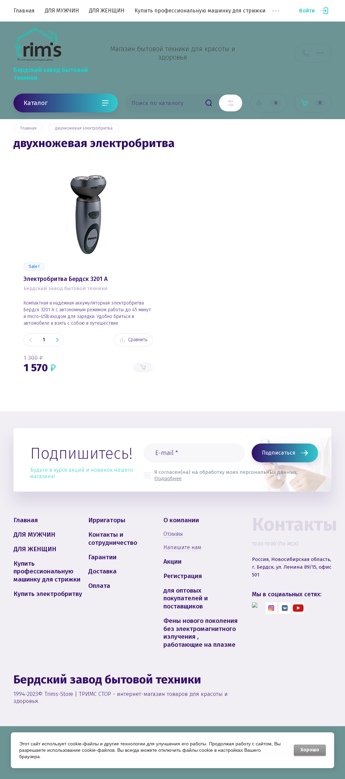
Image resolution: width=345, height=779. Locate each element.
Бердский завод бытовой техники (65, 288)
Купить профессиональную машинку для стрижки (199, 10)
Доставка (102, 571)
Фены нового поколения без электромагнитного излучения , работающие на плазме (200, 632)
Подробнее (168, 478)
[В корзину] (143, 367)
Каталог (36, 103)
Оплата (99, 586)
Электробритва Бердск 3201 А (66, 279)
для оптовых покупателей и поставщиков (185, 598)
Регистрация (182, 576)
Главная (24, 10)
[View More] (276, 11)
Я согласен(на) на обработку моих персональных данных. (225, 475)
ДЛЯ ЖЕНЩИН (106, 10)
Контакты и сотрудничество (112, 538)
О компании (181, 520)
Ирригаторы (106, 520)
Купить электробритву (47, 594)
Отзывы (173, 534)
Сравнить (137, 340)
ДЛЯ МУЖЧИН (62, 10)
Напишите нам (182, 547)
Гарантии (102, 557)
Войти (307, 10)
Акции (172, 561)
